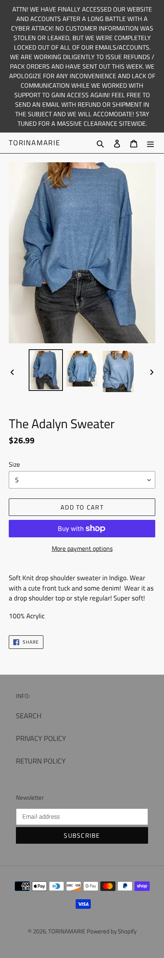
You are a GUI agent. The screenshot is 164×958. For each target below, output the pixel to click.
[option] (46, 370)
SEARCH (28, 715)
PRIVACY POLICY (41, 738)
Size (14, 464)
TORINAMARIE (35, 143)
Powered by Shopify (112, 931)
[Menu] (150, 142)
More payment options (82, 548)
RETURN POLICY (41, 761)
